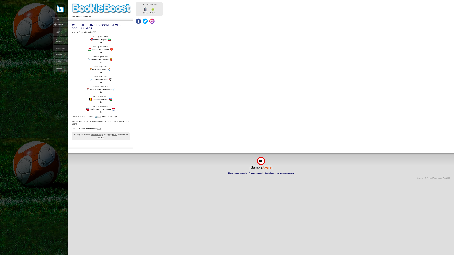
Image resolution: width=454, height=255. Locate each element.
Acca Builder (59, 40)
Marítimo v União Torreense (100, 89)
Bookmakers (60, 48)
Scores (58, 61)
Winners (59, 68)
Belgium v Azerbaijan (100, 99)
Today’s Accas (58, 32)
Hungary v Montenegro (100, 49)
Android (60, 25)
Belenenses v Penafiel (100, 59)
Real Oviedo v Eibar (99, 69)
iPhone (59, 20)
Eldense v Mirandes (101, 79)
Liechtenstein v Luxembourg (100, 109)
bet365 (114, 135)
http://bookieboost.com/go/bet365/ (106, 121)
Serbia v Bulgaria (100, 39)
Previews (59, 54)
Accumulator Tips (97, 135)
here (99, 117)
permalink (100, 137)
